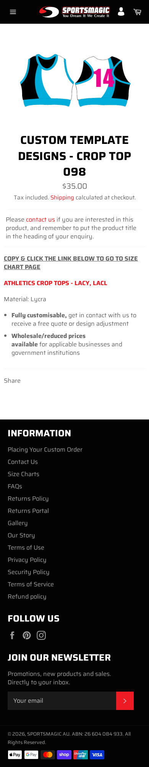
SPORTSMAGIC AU (48, 734)
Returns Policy (28, 498)
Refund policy (27, 596)
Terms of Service (31, 584)
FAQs (15, 486)
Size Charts (23, 474)
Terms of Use (26, 547)
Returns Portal (28, 511)
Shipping (62, 197)
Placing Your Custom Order (45, 449)
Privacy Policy (27, 560)
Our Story (21, 535)
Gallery (18, 523)
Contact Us (23, 462)
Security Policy (29, 572)
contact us (40, 219)
